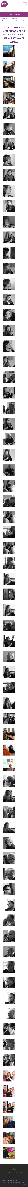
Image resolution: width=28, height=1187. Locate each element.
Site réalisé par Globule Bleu (25, 1184)
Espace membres (15, 14)
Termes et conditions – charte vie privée (10, 1182)
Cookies (22, 1182)
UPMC (4, 4)
